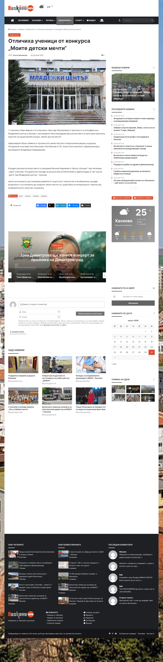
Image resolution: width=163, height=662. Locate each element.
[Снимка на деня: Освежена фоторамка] (118, 398)
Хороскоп (89, 618)
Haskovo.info (27, 634)
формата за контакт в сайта (55, 325)
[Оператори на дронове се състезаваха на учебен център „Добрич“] (57, 364)
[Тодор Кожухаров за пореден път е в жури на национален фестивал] (91, 395)
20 (133, 347)
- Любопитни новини (54, 620)
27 (133, 352)
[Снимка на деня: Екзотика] (118, 389)
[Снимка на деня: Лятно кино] (133, 389)
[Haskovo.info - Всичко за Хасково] (21, 8)
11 (121, 342)
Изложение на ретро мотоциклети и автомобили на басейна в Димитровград (57, 257)
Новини (24, 20)
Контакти (150, 634)
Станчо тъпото (126, 598)
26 (127, 352)
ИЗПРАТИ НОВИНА (144, 198)
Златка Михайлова (20, 55)
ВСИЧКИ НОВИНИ (122, 198)
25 (121, 352)
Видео (92, 20)
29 (145, 352)
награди (36, 196)
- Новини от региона (54, 618)
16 (152, 342)
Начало (13, 29)
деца (21, 196)
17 (115, 347)
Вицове (88, 623)
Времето (89, 615)
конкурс (28, 196)
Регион (49, 20)
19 (127, 347)
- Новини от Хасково (54, 615)
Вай (121, 575)
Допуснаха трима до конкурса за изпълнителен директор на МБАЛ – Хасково (57, 409)
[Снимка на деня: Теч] (148, 398)
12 (127, 342)
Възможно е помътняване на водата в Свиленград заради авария (129, 95)
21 (139, 347)
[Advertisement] (57, 428)
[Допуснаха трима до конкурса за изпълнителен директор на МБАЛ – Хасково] (57, 395)
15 (145, 342)
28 (139, 352)
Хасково (36, 20)
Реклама (141, 634)
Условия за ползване (127, 634)
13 (133, 342)
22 (145, 347)
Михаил (122, 552)
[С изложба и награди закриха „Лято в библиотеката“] (23, 395)
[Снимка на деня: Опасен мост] (133, 398)
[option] (57, 256)
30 (152, 352)
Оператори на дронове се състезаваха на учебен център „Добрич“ (55, 378)
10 (115, 342)
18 (121, 347)
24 (115, 352)
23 (152, 347)
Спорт (78, 20)
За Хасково (90, 620)
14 (139, 342)
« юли (114, 364)
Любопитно (64, 20)
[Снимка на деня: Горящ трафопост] (148, 389)
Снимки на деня (92, 612)
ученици (44, 196)
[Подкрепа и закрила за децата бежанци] (23, 364)
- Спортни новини (53, 623)
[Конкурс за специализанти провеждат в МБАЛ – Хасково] (91, 364)
